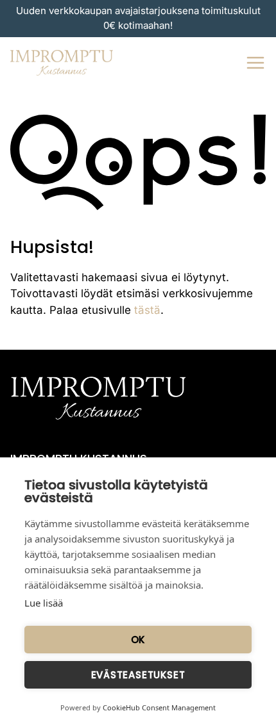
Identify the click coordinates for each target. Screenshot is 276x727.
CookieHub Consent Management (159, 707)
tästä (147, 310)
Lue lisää (43, 602)
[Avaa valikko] (255, 63)
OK (138, 639)
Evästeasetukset (138, 675)
